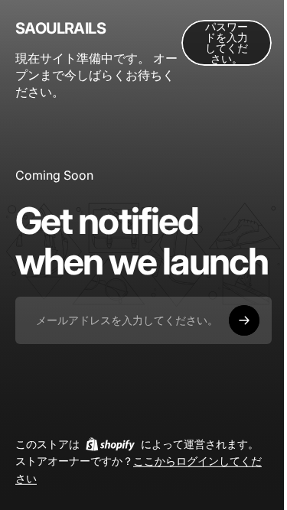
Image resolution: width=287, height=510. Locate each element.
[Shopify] (110, 444)
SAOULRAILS (60, 28)
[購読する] (244, 320)
